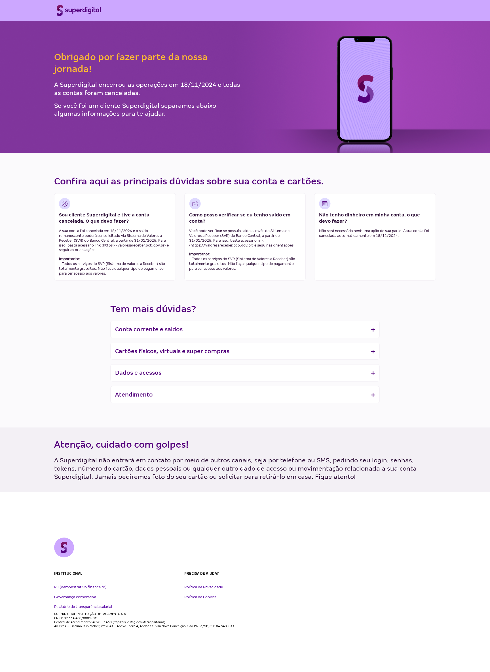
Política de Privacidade (203, 587)
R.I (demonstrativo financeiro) (80, 587)
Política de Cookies (200, 597)
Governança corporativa (75, 597)
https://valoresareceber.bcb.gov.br (133, 245)
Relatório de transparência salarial (83, 607)
